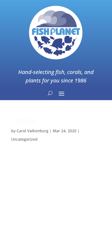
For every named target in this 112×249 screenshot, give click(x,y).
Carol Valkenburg (32, 130)
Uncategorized (24, 139)
